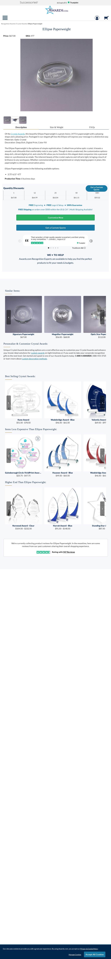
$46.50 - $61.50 (63, 421)
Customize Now (55, 217)
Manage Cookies (75, 955)
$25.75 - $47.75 (23, 474)
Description (21, 127)
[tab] (21, 127)
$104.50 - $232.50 (23, 527)
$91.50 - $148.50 (62, 527)
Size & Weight (56, 127)
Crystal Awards (18, 134)
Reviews (69, 552)
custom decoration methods (34, 358)
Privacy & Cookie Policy (89, 949)
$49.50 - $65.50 (62, 474)
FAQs (92, 127)
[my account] (97, 19)
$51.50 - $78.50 (23, 421)
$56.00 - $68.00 (62, 335)
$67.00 (23, 335)
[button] (29, 3)
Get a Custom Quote (96, 188)
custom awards (38, 353)
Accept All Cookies (95, 954)
